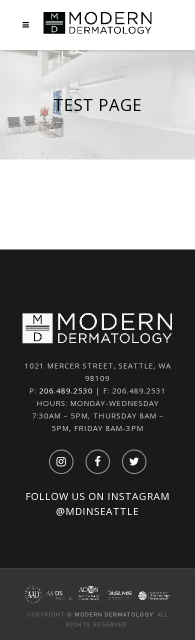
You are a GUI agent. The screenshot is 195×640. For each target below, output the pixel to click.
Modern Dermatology (113, 615)
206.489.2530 (66, 391)
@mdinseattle (97, 511)
